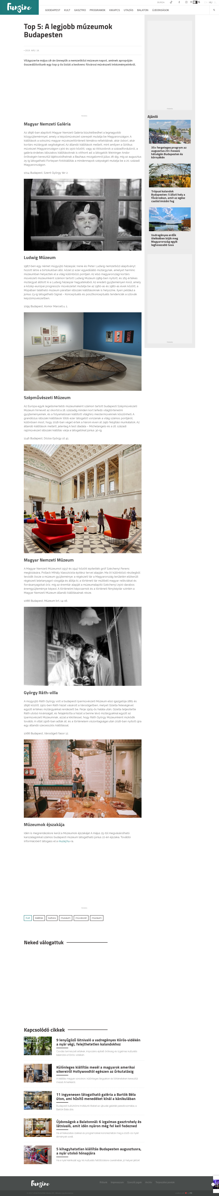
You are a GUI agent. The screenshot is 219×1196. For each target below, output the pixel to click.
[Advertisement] (84, 94)
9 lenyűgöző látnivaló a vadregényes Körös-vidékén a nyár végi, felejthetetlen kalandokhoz (98, 1042)
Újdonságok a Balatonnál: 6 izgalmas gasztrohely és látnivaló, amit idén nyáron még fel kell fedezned (98, 1124)
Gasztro (80, 10)
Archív (148, 1182)
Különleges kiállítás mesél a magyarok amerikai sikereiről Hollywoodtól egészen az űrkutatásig (95, 1069)
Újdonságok (160, 10)
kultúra (52, 918)
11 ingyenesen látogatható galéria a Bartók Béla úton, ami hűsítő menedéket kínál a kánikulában (96, 1096)
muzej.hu (64, 841)
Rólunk (103, 1182)
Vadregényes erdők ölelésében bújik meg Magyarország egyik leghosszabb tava (164, 240)
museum (65, 918)
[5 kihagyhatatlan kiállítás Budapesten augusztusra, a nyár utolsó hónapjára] (38, 1154)
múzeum (97, 918)
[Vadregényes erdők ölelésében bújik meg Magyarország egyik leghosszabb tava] (170, 221)
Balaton (142, 10)
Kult (67, 10)
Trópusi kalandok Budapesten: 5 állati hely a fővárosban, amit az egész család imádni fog (168, 196)
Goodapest (52, 10)
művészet (81, 918)
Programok (97, 10)
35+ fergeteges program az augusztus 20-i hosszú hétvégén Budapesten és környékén (169, 152)
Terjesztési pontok (165, 1182)
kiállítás (39, 918)
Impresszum (117, 1182)
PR (191, 1193)
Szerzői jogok (134, 1182)
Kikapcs (114, 10)
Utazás (128, 10)
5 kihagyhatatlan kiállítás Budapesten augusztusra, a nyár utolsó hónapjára (98, 1151)
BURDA (160, 2)
